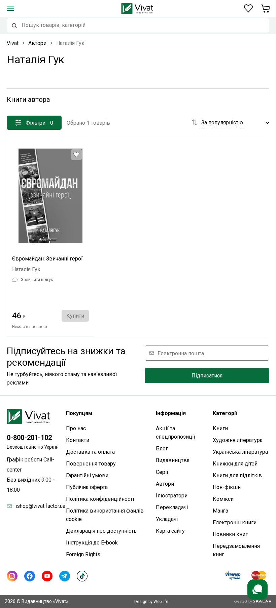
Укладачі (167, 519)
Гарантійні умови (87, 475)
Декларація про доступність (101, 531)
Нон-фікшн (227, 487)
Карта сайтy (170, 531)
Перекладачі (172, 507)
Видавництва (172, 460)
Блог (162, 448)
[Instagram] (12, 576)
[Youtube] (47, 576)
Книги (220, 428)
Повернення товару (91, 463)
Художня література (238, 440)
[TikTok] (82, 576)
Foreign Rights (83, 554)
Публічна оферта (87, 487)
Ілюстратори (171, 495)
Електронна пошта (181, 353)
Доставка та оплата (90, 452)
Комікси (223, 499)
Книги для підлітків (237, 475)
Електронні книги (234, 522)
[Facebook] (29, 576)
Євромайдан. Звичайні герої (47, 258)
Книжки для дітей (235, 463)
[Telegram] (64, 576)
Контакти (77, 440)
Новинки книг (230, 534)
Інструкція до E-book (92, 542)
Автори (165, 484)
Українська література (240, 452)
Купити (75, 316)
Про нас (76, 428)
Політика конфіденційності (100, 499)
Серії (162, 472)
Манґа (220, 511)
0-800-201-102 (29, 438)
